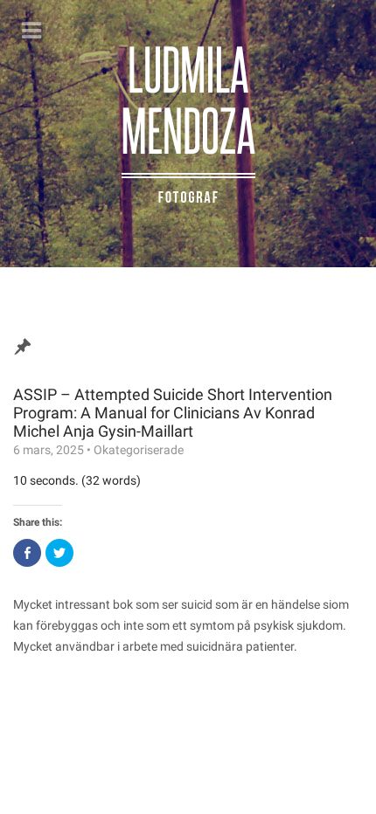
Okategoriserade (139, 450)
